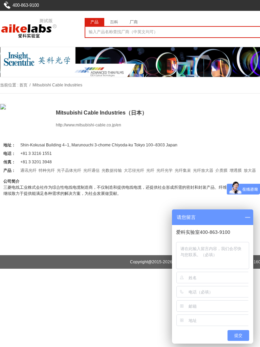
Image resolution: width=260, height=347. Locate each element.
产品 (94, 22)
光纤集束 (183, 170)
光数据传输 (112, 170)
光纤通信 (91, 170)
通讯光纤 (28, 170)
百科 (114, 22)
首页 (23, 85)
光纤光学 (164, 170)
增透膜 (236, 170)
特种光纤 (47, 170)
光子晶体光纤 (69, 170)
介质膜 (221, 170)
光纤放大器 (203, 170)
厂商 (134, 22)
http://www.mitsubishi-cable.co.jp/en (88, 125)
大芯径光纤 (134, 170)
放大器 (250, 170)
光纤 (150, 170)
